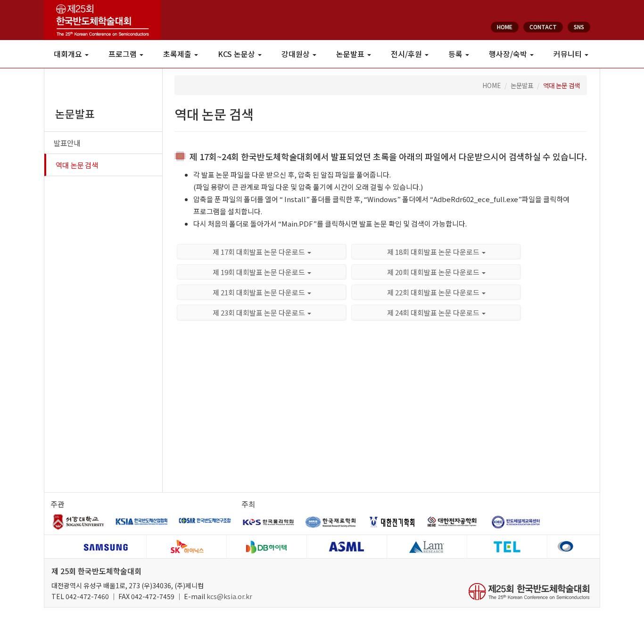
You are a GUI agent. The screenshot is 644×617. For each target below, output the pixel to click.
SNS (579, 27)
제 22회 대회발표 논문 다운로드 (434, 292)
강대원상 (296, 54)
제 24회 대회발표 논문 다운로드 (434, 312)
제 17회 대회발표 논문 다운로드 (259, 252)
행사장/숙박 (509, 54)
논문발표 (351, 54)
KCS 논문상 (237, 54)
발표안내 (67, 143)
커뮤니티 (568, 54)
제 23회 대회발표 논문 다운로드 (259, 312)
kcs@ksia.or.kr (229, 596)
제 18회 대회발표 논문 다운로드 (434, 252)
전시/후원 (407, 54)
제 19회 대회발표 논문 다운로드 (259, 272)
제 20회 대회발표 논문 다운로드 (434, 272)
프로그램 (123, 54)
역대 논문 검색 (77, 165)
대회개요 (69, 54)
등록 (456, 54)
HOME (504, 27)
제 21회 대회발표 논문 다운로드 (259, 292)
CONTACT (543, 27)
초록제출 (178, 54)
